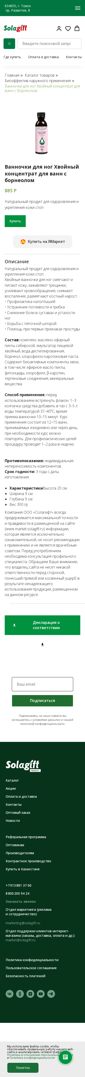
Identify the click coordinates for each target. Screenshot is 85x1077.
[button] (68, 28)
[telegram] (51, 996)
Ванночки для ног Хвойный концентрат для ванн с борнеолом (42, 88)
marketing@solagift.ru (23, 923)
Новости (13, 820)
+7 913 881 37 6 (18, 885)
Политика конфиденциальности (32, 1058)
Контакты (74, 57)
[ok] (20, 996)
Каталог (12, 780)
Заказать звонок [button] (21, 901)
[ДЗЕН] (30, 996)
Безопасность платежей (25, 976)
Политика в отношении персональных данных (40, 1055)
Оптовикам (15, 845)
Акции (11, 788)
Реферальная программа (26, 837)
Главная (12, 75)
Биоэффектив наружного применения (38, 81)
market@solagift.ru (20, 940)
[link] (59, 28)
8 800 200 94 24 (17, 893)
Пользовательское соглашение (31, 968)
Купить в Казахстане (23, 869)
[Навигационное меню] (77, 8)
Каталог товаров (40, 75)
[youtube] (41, 996)
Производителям (20, 853)
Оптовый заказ (18, 812)
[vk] (9, 996)
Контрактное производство (28, 861)
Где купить (12, 57)
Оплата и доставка (43, 57)
